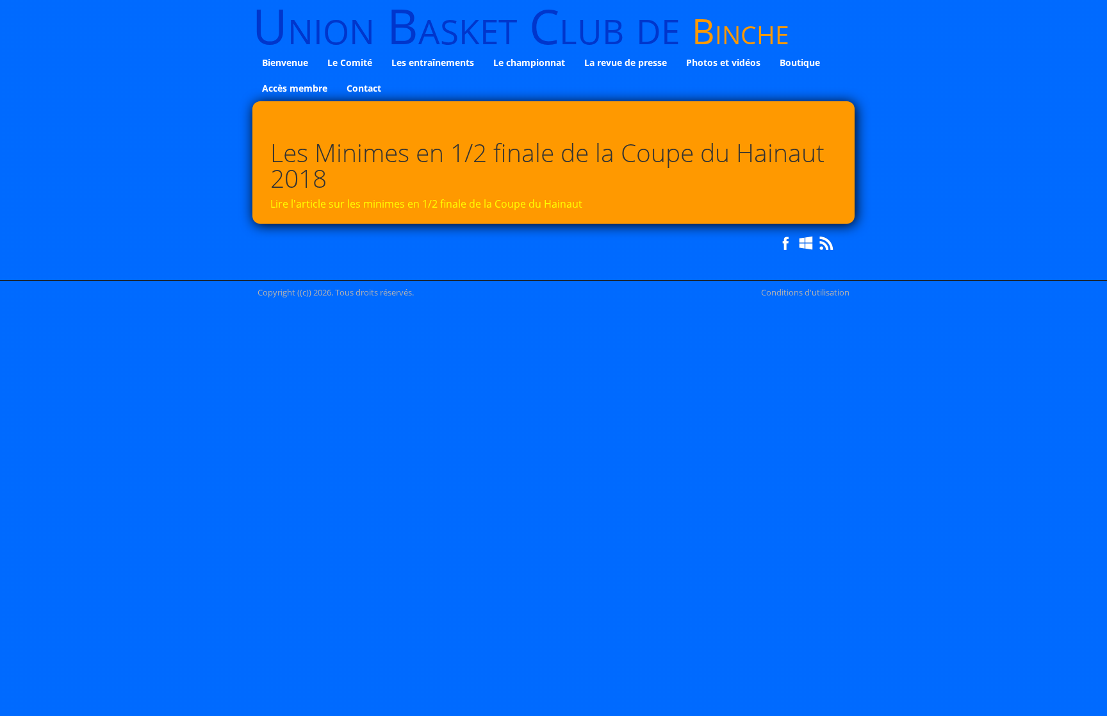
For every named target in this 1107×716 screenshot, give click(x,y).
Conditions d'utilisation (805, 292)
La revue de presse (625, 62)
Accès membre (294, 88)
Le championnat (529, 62)
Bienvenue (285, 62)
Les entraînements (432, 62)
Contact (364, 88)
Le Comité (349, 62)
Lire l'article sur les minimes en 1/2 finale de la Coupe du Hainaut (426, 204)
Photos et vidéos (723, 62)
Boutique (800, 62)
